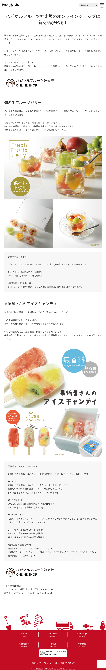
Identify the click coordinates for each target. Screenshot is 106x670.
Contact (82, 644)
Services (53, 634)
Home (24, 634)
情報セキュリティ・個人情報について (53, 663)
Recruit (53, 644)
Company (24, 644)
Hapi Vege (82, 634)
